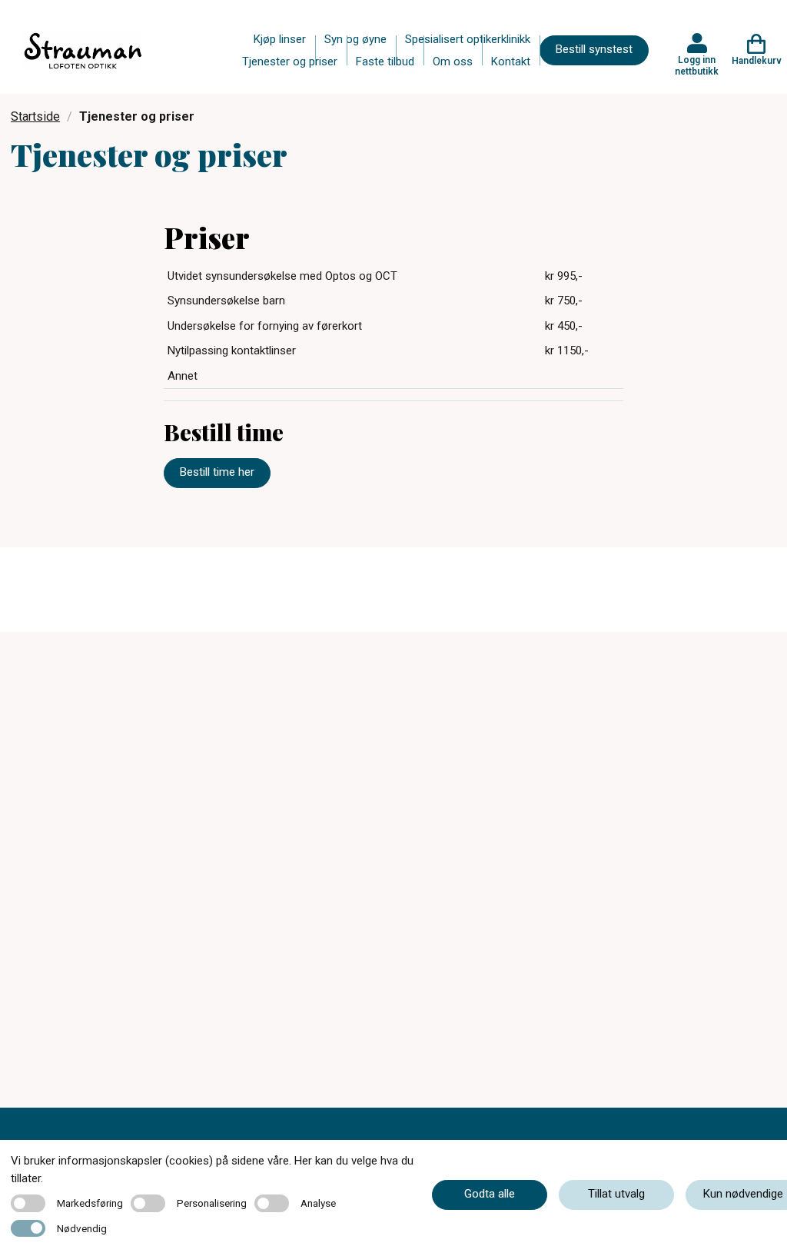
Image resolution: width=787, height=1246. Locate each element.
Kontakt (510, 61)
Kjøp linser (280, 39)
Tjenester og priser (289, 61)
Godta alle (489, 1194)
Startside (35, 116)
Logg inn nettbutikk (697, 65)
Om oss (453, 61)
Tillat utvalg (616, 1194)
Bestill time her (217, 472)
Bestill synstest (594, 49)
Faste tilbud (385, 61)
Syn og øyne (355, 39)
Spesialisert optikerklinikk (467, 39)
